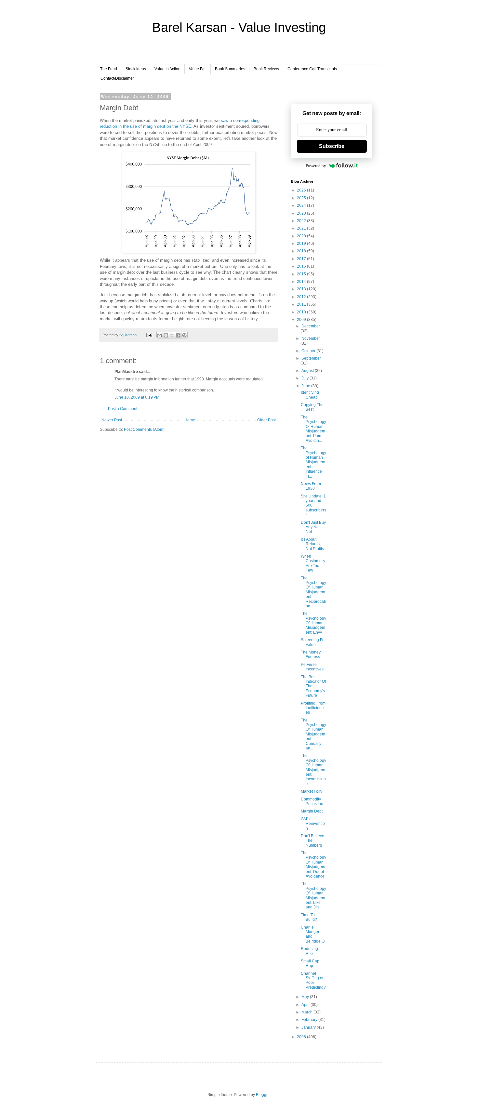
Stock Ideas (136, 69)
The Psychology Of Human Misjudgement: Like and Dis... (313, 895)
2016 (302, 266)
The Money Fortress (311, 654)
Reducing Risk (309, 951)
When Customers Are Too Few (313, 563)
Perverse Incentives (312, 666)
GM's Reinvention (313, 824)
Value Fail (197, 69)
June (306, 386)
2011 (302, 304)
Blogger (263, 1094)
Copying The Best (312, 407)
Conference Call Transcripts (312, 69)
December (310, 326)
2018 (302, 251)
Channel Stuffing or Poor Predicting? (313, 980)
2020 (302, 236)
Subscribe (331, 146)
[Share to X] (172, 335)
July (305, 378)
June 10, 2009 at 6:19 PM (136, 397)
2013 (302, 289)
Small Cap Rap (310, 963)
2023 (302, 213)
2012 (302, 297)
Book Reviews (266, 69)
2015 (302, 274)
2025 (302, 198)
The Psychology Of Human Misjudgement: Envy (313, 623)
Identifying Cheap (310, 394)
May (305, 997)
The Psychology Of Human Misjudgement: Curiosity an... (313, 734)
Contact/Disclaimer (117, 78)
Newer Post (111, 420)
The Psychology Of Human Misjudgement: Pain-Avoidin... (313, 429)
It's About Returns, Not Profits (312, 544)
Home (189, 420)
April (306, 1004)
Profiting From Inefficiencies (313, 708)
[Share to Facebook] (178, 335)
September (311, 358)
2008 (302, 1037)
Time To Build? (309, 917)
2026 (302, 190)
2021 (302, 228)
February (309, 1019)
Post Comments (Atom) (144, 429)
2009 (302, 319)
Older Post (266, 420)
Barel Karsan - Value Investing (239, 27)
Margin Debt (312, 811)
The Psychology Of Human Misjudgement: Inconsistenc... (313, 769)
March (307, 1012)
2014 (302, 281)
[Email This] (159, 335)
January (309, 1027)
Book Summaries (230, 69)
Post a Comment (122, 408)
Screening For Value (313, 642)
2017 (302, 259)
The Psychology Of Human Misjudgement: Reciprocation (313, 592)
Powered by (316, 165)
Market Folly (311, 791)
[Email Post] (149, 335)
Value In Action (167, 69)
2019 (302, 243)
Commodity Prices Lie (312, 801)
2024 (302, 205)
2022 (302, 220)
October (308, 351)
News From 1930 (311, 486)
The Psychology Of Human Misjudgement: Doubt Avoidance (313, 865)
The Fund (108, 69)
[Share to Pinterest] (184, 335)
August (308, 370)
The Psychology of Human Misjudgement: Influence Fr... (313, 462)
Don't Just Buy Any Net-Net (313, 527)
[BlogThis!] (166, 335)
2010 (302, 312)
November (310, 338)
